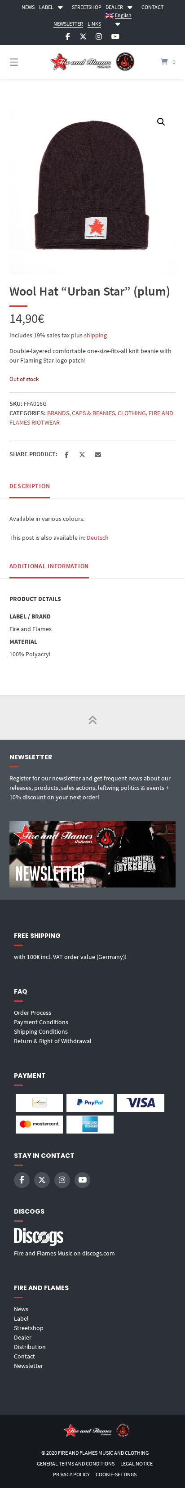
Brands (58, 413)
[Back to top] (92, 717)
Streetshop (29, 1328)
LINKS (94, 23)
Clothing (132, 413)
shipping (95, 335)
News (21, 1309)
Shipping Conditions (41, 1031)
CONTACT (152, 7)
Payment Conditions (41, 1022)
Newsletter (28, 1366)
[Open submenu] (60, 6)
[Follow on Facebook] (68, 36)
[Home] (92, 62)
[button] (161, 122)
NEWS (28, 7)
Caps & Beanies (93, 413)
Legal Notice (136, 1463)
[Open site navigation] (26, 62)
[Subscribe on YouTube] (115, 36)
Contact (24, 1356)
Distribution (30, 1347)
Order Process (32, 1012)
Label (21, 1318)
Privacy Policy (71, 1474)
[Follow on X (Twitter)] (83, 36)
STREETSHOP (86, 7)
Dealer (22, 1337)
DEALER (114, 7)
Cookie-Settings (116, 1474)
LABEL (46, 7)
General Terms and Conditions (76, 1463)
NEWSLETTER (68, 23)
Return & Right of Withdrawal (53, 1041)
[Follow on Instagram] (99, 36)
